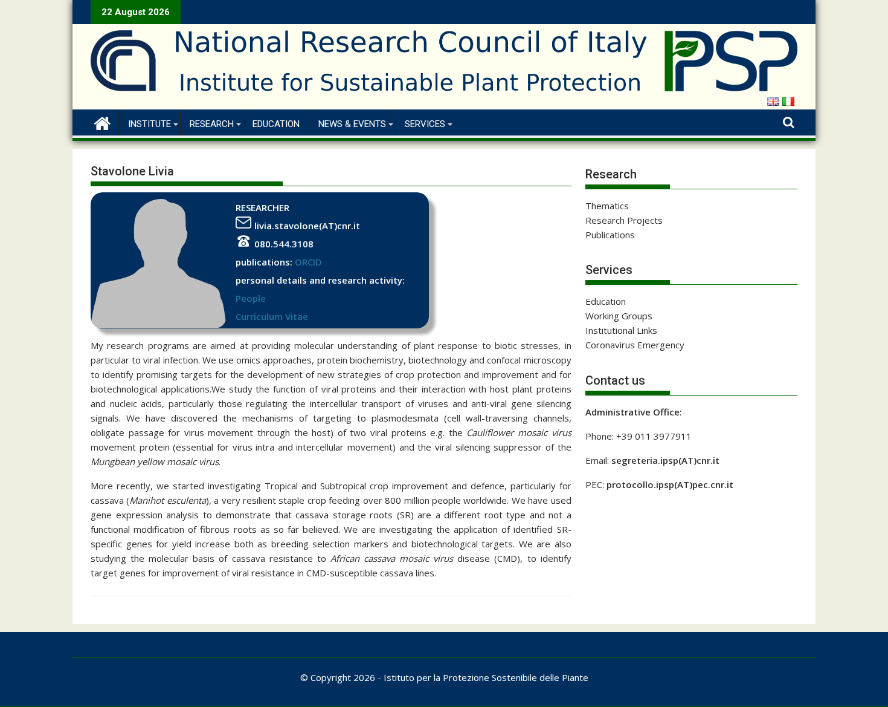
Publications (610, 235)
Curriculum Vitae (272, 316)
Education (276, 124)
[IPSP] (102, 121)
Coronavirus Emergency (634, 345)
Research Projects (624, 220)
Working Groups (618, 316)
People (251, 298)
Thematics (607, 206)
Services (425, 124)
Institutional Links (621, 330)
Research (212, 124)
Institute (149, 124)
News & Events (352, 124)
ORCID (308, 262)
